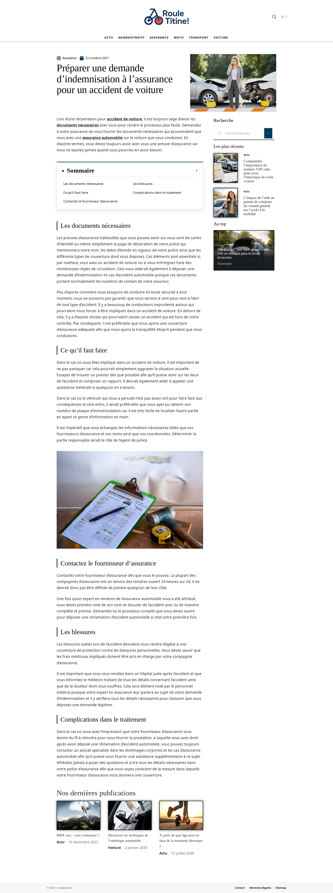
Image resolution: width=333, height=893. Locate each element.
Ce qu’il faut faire (75, 192)
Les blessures (143, 184)
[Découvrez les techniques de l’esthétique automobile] (130, 815)
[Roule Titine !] (166, 16)
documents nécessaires (78, 125)
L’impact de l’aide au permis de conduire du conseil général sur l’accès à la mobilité (259, 206)
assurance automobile (102, 137)
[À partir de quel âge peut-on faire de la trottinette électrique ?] (181, 815)
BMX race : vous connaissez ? (78, 835)
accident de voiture (124, 119)
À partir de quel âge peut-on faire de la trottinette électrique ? (181, 840)
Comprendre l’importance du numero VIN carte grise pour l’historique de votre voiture (258, 171)
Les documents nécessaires (83, 184)
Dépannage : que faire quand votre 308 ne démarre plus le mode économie (242, 253)
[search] (274, 16)
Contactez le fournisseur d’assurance (90, 201)
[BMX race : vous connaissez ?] (78, 815)
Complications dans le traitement (157, 192)
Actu (61, 842)
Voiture (114, 847)
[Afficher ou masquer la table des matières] (146, 170)
